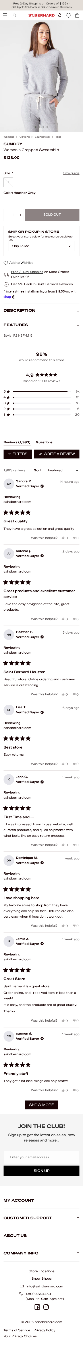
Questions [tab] (44, 443)
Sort (38, 470)
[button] (41, 391)
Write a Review (61, 455)
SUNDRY (13, 144)
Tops (58, 136)
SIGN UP (42, 1171)
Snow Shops (41, 1278)
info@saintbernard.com (45, 1286)
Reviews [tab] (17, 443)
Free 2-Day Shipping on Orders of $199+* (41, 3)
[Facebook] (37, 1307)
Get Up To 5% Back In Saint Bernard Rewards (42, 7)
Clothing (24, 136)
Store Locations (41, 1271)
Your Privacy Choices (20, 1336)
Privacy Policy (44, 1330)
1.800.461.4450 (38, 1294)
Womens (9, 136)
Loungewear (42, 136)
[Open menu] (4, 15)
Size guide (71, 173)
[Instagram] (46, 1307)
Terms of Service (17, 1330)
